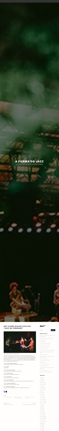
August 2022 (42, 423)
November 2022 (42, 418)
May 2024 (41, 394)
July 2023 (41, 404)
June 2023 (41, 406)
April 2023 (41, 409)
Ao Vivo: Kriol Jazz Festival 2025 (44, 346)
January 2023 (42, 414)
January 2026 (42, 382)
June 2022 (41, 426)
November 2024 (42, 389)
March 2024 (41, 396)
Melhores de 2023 (42, 362)
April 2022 (41, 430)
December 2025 (42, 384)
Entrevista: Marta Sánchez (44, 354)
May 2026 (41, 380)
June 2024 (41, 392)
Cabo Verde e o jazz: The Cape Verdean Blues (46, 338)
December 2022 (42, 416)
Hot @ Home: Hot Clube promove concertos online (18, 397)
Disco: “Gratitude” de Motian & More (45, 343)
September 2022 (42, 421)
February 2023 (42, 413)
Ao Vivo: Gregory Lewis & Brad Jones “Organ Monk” (47, 350)
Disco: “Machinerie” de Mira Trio (44, 345)
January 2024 (42, 397)
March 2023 (42, 411)
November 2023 (42, 401)
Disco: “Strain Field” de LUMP (44, 364)
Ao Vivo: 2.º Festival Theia (43, 365)
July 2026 (41, 377)
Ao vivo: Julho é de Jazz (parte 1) (44, 370)
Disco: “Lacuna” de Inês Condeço (45, 360)
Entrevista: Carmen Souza (44, 348)
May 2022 (41, 428)
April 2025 (41, 385)
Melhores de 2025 (42, 341)
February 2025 (42, 387)
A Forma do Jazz (29, 161)
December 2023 (42, 399)
